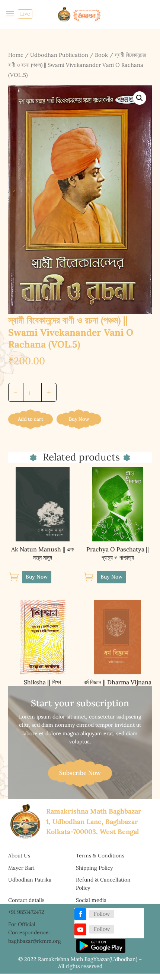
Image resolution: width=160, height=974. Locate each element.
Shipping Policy (94, 867)
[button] (139, 98)
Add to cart (30, 419)
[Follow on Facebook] (80, 914)
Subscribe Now (80, 772)
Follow (102, 914)
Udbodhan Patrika (29, 879)
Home (15, 54)
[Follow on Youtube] (80, 929)
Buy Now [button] (37, 576)
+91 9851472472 (26, 912)
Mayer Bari (21, 867)
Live (25, 13)
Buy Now (79, 419)
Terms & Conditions (100, 855)
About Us (19, 855)
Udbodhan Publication (59, 54)
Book (101, 54)
